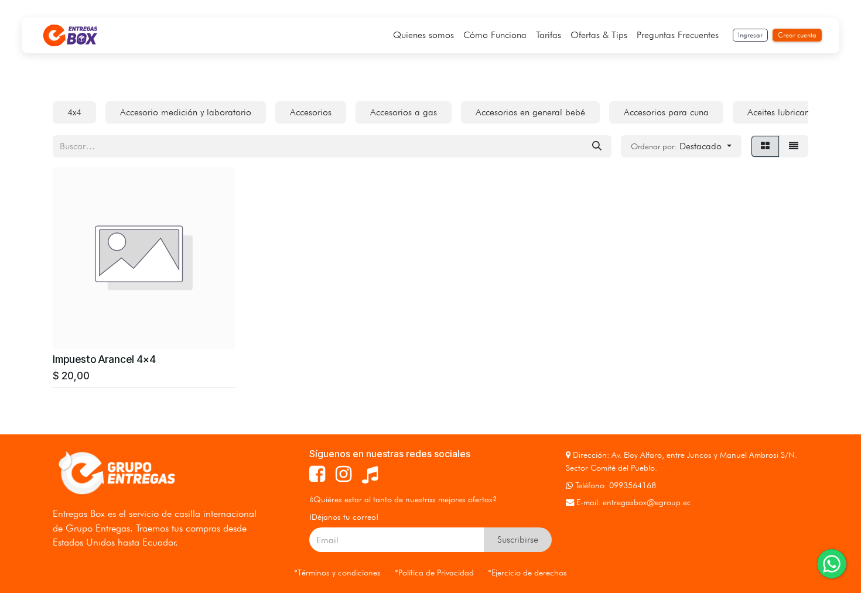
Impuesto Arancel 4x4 (104, 359)
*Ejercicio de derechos (527, 572)
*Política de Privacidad (434, 572)
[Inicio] (70, 35)
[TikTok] (370, 474)
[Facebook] (317, 474)
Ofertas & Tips (598, 34)
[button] (681, 146)
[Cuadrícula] (765, 146)
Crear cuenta (797, 34)
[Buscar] (596, 146)
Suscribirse (517, 539)
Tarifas (548, 34)
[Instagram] (343, 474)
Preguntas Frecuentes (678, 34)
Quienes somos (423, 34)
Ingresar (750, 34)
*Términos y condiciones (337, 572)
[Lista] (793, 146)
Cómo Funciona (495, 34)
